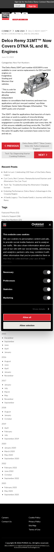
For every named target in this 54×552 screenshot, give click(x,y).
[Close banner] (50, 225)
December (8, 338)
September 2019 (11, 438)
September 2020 (11, 458)
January (7, 352)
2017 (4, 380)
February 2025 (10, 487)
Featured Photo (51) (10, 212)
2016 (4, 357)
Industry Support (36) (11, 216)
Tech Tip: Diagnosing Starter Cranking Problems (17, 154)
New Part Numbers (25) (12, 220)
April (6, 348)
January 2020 (10, 448)
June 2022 (8, 471)
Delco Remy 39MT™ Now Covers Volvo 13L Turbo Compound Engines (37, 146)
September (9, 341)
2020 (4, 443)
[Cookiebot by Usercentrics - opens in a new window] (33, 225)
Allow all (27, 317)
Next (41, 154)
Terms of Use (34, 529)
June (6, 345)
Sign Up (32, 6)
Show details (39, 309)
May (6, 395)
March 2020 (9, 451)
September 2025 (11, 494)
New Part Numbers (21, 62)
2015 (4, 334)
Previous (12, 145)
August (7, 361)
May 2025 (8, 491)
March (7, 392)
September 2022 (11, 478)
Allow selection (27, 325)
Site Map (32, 525)
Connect (6, 31)
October (8, 419)
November (8, 375)
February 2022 (10, 467)
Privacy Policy (34, 521)
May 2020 (8, 455)
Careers (5, 517)
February (8, 431)
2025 (4, 483)
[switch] (47, 281)
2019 (4, 424)
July (6, 388)
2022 (4, 463)
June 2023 (20, 31)
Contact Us (7, 521)
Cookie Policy (34, 517)
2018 (4, 407)
